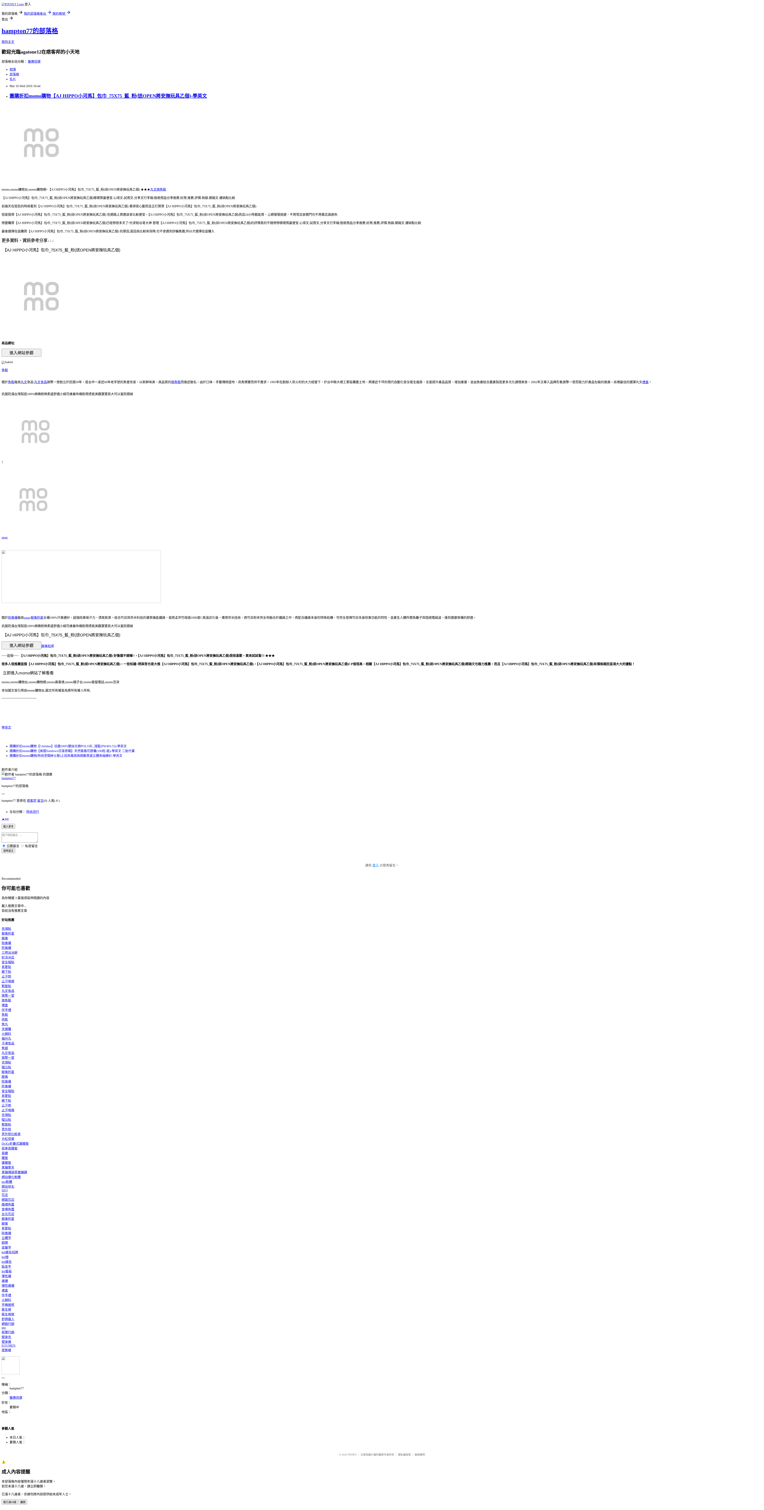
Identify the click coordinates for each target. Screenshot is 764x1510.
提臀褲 (6, 1350)
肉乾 (5, 1019)
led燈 (5, 1257)
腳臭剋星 (37, 617)
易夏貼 (6, 967)
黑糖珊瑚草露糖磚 (14, 1172)
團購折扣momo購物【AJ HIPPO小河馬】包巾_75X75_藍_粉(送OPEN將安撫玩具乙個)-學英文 (108, 95)
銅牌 (5, 1242)
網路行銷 (8, 1324)
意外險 (6, 1129)
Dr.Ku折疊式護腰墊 (15, 1143)
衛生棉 (6, 1309)
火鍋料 (6, 1034)
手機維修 (8, 1304)
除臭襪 (13, 617)
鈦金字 (6, 1266)
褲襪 (5, 1281)
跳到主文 (8, 42)
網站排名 (8, 1186)
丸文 (24, 382)
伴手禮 (6, 1010)
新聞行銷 (8, 1332)
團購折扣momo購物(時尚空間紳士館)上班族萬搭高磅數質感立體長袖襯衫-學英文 (66, 755)
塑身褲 (6, 1341)
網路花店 (8, 1199)
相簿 (13, 69)
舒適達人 (8, 1319)
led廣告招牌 (10, 1252)
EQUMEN (9, 1345)
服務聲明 (420, 1454)
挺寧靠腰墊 (10, 1148)
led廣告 (7, 1262)
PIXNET (352, 1454)
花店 (5, 1195)
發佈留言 (8, 850)
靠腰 (5, 1153)
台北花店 (8, 1214)
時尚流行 (32, 811)
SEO (5, 1190)
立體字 (6, 1238)
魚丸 (5, 1024)
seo (4, 1327)
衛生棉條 (8, 1314)
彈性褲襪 (8, 1285)
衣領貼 (6, 928)
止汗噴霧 (8, 981)
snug (5, 537)
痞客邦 (31, 800)
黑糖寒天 (8, 1167)
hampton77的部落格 (30, 30)
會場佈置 (8, 1209)
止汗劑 (6, 976)
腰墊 (5, 1158)
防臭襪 (6, 948)
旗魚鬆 (176, 382)
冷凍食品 (8, 1043)
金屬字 (6, 1247)
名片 (13, 79)
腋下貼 (6, 971)
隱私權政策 (404, 1454)
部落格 (14, 74)
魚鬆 (5, 370)
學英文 (6, 727)
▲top (5, 818)
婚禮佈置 (8, 1204)
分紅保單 (8, 1139)
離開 (22, 1502)
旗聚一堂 (8, 995)
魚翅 (5, 1048)
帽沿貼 (6, 1067)
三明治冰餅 (10, 952)
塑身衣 (6, 1337)
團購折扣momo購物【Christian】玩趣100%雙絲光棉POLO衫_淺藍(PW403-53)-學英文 (68, 746)
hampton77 (9, 778)
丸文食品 (40, 382)
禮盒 (645, 382)
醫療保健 (34, 61)
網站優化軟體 (11, 1177)
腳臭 (5, 938)
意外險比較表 (11, 1134)
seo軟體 (7, 1182)
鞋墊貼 (6, 986)
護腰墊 (6, 1162)
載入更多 (8, 826)
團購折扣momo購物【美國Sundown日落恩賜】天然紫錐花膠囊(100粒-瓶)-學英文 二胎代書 (72, 751)
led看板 (7, 1271)
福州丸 (6, 1038)
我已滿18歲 (9, 1502)
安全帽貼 (8, 962)
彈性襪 (6, 1276)
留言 (40, 800)
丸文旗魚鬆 (158, 189)
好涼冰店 (8, 957)
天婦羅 (6, 1029)
